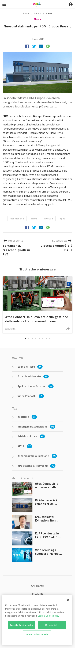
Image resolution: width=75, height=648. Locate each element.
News (37, 13)
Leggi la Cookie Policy (48, 615)
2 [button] (29, 338)
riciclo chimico (31, 436)
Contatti (37, 594)
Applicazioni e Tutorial (34, 386)
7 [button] (46, 338)
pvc (63, 218)
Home (26, 13)
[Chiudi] (68, 600)
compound (18, 218)
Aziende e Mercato (32, 376)
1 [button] (25, 338)
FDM (34, 218)
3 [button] (32, 338)
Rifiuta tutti (52, 625)
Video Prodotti (29, 396)
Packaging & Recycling (36, 466)
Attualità (10, 328)
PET (25, 446)
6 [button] (42, 338)
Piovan (49, 218)
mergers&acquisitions (36, 426)
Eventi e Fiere (29, 366)
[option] (37, 305)
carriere (27, 417)
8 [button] (49, 338)
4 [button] (36, 338)
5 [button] (39, 338)
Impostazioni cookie (37, 634)
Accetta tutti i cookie (21, 625)
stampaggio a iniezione (37, 456)
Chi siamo (37, 586)
